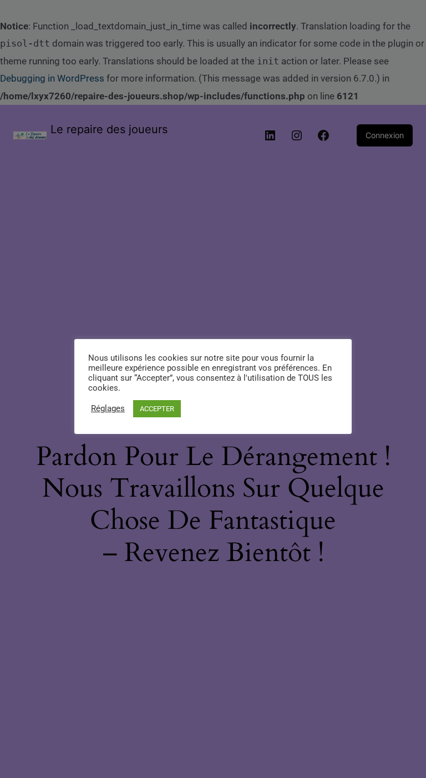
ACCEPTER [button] (157, 409)
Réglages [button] (108, 408)
